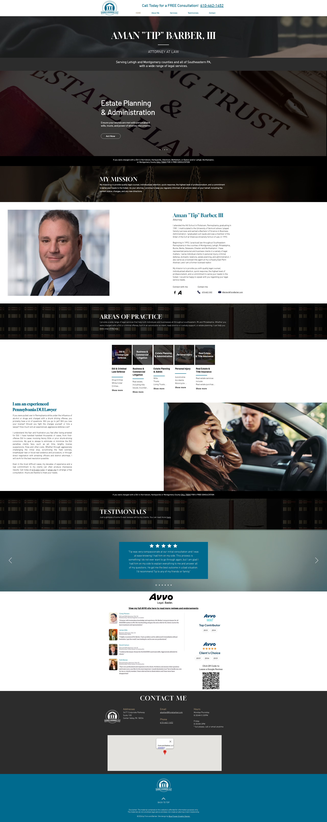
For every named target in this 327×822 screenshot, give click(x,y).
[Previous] (10, 560)
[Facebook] (175, 292)
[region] (122, 355)
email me (52, 470)
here (169, 517)
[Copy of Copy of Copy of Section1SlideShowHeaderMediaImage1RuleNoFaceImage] (165, 585)
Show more (117, 390)
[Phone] (199, 292)
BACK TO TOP (164, 802)
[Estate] (162, 149)
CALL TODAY (161, 162)
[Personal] (164, 149)
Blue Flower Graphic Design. (179, 816)
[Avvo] (180, 292)
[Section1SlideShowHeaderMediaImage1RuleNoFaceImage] (155, 585)
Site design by (163, 816)
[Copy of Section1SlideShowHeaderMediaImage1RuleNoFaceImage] (158, 585)
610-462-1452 (212, 5)
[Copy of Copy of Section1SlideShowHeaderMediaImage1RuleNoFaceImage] (162, 585)
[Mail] (219, 292)
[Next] (316, 560)
